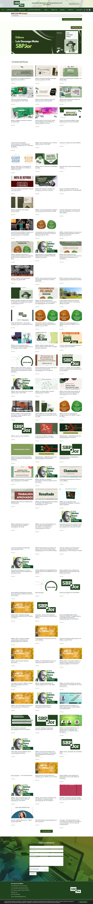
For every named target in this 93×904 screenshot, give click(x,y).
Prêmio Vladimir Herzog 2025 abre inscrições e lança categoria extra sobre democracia (21, 415)
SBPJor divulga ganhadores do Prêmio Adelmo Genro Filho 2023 (45, 684)
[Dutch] (15, 13)
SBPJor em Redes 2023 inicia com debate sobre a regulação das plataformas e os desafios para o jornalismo (69, 730)
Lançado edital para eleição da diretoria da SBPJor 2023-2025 (44, 728)
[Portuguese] (23, 13)
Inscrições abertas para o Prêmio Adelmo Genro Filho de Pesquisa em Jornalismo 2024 (21, 571)
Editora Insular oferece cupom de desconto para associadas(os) (45, 100)
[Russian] (25, 13)
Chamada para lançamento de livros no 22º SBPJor (70, 480)
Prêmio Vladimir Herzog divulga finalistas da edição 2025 (20, 279)
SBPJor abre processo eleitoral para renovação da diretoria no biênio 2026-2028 (45, 280)
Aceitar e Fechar (83, 902)
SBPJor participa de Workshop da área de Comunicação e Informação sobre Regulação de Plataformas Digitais (45, 754)
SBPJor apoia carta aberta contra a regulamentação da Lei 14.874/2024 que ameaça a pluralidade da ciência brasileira (21, 369)
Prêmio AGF (54, 9)
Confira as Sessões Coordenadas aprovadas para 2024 (20, 548)
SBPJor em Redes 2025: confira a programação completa (44, 392)
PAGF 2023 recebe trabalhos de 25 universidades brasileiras (21, 752)
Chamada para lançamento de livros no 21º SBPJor (45, 639)
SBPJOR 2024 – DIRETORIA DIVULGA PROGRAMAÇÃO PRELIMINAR (46, 457)
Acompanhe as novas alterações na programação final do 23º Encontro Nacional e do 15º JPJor (45, 233)
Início (2, 9)
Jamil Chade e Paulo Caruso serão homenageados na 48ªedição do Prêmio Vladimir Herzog (45, 122)
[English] (17, 13)
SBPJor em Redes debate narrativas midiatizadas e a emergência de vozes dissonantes (71, 685)
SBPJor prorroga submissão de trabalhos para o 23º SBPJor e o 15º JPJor (70, 324)
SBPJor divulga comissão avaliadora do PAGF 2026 (21, 121)
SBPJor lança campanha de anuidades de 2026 (46, 167)
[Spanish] (27, 13)
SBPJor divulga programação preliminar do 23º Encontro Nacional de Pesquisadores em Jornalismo (45, 302)
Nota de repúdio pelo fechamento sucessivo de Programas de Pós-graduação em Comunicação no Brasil (71, 549)
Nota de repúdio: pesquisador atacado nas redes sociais (22, 189)
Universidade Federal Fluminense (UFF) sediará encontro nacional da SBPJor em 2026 (70, 302)
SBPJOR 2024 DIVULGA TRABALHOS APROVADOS (21, 502)
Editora (62, 9)
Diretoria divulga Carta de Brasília (69, 592)
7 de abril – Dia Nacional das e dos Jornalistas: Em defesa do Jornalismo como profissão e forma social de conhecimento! (70, 822)
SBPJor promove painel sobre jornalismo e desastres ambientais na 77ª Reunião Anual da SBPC (22, 347)
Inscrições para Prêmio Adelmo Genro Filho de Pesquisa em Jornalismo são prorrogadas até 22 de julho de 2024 (71, 525)
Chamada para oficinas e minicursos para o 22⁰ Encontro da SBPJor (21, 480)
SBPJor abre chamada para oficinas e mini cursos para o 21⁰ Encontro (22, 706)
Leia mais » (13, 83)
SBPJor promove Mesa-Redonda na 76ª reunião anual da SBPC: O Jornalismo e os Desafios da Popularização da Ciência (45, 526)
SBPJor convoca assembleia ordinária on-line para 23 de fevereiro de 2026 (46, 210)
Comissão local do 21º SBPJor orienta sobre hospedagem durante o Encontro (22, 685)
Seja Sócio (79, 9)
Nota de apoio (39, 592)
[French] (18, 13)
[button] (13, 42)
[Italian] (22, 13)
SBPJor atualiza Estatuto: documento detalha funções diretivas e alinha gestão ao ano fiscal (70, 233)
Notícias (70, 9)
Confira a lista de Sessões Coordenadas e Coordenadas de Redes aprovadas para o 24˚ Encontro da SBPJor (22, 145)
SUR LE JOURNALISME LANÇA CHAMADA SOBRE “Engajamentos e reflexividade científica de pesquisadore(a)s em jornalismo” (70, 617)
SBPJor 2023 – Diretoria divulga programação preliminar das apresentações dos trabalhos (20, 640)
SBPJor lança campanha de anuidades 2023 (71, 752)
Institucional (11, 9)
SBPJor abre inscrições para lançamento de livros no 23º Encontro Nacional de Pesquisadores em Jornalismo (70, 256)
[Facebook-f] (85, 10)
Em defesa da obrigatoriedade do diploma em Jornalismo (21, 79)
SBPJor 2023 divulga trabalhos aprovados (20, 661)
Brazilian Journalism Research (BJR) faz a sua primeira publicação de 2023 (70, 798)
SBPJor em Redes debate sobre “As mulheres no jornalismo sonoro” (45, 661)
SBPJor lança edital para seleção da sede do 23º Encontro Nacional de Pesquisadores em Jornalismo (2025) (46, 549)
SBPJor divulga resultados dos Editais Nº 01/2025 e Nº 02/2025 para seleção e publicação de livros (22, 302)
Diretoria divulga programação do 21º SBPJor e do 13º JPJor (70, 639)
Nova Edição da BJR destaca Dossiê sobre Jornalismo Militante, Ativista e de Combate (22, 594)
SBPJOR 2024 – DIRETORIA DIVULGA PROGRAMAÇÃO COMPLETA (70, 436)
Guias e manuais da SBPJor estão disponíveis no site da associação (69, 121)
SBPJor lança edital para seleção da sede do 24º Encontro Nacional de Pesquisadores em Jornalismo (70, 393)
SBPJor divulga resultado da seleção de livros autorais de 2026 (45, 79)
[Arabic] (12, 13)
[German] (20, 13)
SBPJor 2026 (21, 9)
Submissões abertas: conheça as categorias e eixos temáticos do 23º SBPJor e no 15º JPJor (45, 324)
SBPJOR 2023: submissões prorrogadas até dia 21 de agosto (20, 728)
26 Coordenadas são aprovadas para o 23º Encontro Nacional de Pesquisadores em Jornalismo (46, 369)
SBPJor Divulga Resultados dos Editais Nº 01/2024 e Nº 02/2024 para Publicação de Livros (46, 503)
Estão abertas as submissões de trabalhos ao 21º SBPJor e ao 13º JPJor (46, 776)
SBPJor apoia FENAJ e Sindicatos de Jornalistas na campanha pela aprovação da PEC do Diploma (45, 799)
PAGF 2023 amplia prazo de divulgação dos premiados (43, 706)
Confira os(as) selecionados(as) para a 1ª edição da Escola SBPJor (70, 346)
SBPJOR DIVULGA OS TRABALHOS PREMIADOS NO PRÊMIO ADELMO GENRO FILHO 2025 (45, 256)
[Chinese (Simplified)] (13, 13)
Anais (45, 9)
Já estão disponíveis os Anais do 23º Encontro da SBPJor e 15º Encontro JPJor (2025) (70, 211)
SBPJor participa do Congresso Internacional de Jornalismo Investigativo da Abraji (20, 525)
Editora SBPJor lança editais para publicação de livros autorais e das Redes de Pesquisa (70, 571)
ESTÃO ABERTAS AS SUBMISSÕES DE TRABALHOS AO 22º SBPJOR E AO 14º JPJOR (46, 571)
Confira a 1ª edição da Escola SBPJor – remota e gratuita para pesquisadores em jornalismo (71, 369)
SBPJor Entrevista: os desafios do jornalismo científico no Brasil (45, 189)
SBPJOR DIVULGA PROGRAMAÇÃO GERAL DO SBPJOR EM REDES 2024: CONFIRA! (21, 458)
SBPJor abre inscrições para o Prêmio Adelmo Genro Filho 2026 (46, 143)
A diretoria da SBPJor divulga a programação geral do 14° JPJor (44, 436)
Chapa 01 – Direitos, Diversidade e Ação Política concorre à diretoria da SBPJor (46, 616)
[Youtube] (87, 10)
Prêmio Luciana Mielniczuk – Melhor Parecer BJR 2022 (21, 820)
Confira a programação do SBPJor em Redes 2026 (71, 79)
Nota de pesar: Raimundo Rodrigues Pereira (70, 167)
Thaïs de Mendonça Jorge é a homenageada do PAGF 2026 (19, 100)
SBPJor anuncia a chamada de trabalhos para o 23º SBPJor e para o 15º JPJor (70, 415)
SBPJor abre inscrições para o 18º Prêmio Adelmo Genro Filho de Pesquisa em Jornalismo (20, 799)
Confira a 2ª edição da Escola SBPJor (70, 142)
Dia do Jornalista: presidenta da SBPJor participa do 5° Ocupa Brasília (70, 189)
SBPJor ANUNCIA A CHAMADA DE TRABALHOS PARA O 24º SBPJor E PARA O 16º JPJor (21, 168)
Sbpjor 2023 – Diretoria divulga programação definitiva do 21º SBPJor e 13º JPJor (22, 616)
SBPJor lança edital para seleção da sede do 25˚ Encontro (70, 100)
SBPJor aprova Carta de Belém (20, 436)
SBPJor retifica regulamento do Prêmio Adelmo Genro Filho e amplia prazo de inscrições (46, 347)
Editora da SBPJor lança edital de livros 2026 (20, 210)
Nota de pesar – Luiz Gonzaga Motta (21, 775)
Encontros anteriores (34, 9)
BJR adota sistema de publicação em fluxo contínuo (46, 820)
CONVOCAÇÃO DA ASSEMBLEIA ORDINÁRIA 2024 (69, 457)
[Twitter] (90, 10)
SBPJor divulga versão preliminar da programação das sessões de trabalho (71, 279)
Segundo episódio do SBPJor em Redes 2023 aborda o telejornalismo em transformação (70, 707)
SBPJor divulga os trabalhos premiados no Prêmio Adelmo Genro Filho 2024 (46, 481)
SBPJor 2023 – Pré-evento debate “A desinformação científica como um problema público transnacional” (70, 662)
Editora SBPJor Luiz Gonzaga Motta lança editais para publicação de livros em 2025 (46, 415)
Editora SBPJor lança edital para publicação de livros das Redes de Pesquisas (69, 777)
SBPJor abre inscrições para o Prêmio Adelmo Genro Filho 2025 (22, 392)
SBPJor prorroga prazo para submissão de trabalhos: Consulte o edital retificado (70, 503)
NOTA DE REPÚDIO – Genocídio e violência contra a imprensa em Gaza (22, 323)
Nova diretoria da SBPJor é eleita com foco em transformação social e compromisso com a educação (22, 233)
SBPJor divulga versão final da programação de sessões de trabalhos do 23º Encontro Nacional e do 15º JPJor (22, 256)
